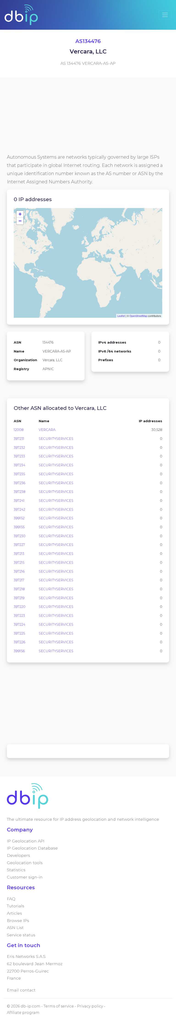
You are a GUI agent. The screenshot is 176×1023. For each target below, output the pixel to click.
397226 (19, 642)
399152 (19, 518)
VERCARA (47, 430)
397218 (19, 589)
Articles (14, 913)
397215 (19, 563)
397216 (19, 571)
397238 (19, 492)
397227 (19, 545)
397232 (19, 448)
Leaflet (121, 316)
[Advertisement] (88, 121)
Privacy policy (90, 1006)
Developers (18, 855)
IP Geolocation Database (32, 848)
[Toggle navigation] (165, 14)
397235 (19, 474)
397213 (19, 554)
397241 (19, 501)
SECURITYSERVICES (56, 439)
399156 (19, 651)
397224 (19, 624)
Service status (21, 934)
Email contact (21, 990)
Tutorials (15, 905)
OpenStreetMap (138, 316)
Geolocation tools (25, 862)
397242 (19, 509)
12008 (19, 430)
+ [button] (20, 214)
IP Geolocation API (25, 841)
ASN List (15, 927)
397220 (19, 607)
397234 (19, 465)
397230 (19, 536)
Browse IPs (18, 920)
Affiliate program (23, 1012)
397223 (19, 616)
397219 (19, 598)
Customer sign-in (25, 877)
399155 (19, 527)
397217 (19, 580)
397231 (19, 439)
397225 (19, 633)
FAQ (11, 898)
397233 (19, 456)
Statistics (16, 869)
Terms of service (59, 1006)
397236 (19, 483)
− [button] (20, 221)
